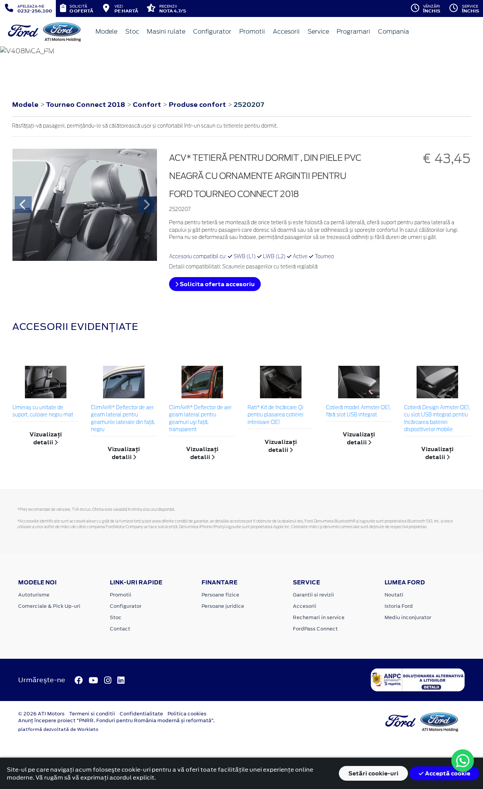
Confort (148, 104)
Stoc (132, 31)
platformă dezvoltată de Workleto (58, 729)
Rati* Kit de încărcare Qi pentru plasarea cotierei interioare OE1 (275, 415)
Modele (106, 31)
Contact (120, 628)
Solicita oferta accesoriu (216, 284)
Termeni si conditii (92, 713)
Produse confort (198, 104)
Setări (373, 773)
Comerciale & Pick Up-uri (49, 606)
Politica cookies (187, 713)
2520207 (249, 104)
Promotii (252, 31)
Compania (393, 31)
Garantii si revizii (313, 594)
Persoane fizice (220, 594)
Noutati (394, 594)
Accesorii (286, 31)
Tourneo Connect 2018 (85, 104)
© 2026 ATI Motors (41, 713)
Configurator (212, 31)
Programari (353, 31)
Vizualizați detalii (45, 438)
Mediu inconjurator (408, 617)
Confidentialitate (141, 713)
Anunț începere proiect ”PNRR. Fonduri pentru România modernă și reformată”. (116, 720)
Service (318, 31)
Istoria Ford (399, 606)
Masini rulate (166, 31)
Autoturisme (33, 594)
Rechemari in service (319, 617)
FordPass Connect (315, 628)
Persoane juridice (223, 606)
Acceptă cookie (447, 773)
